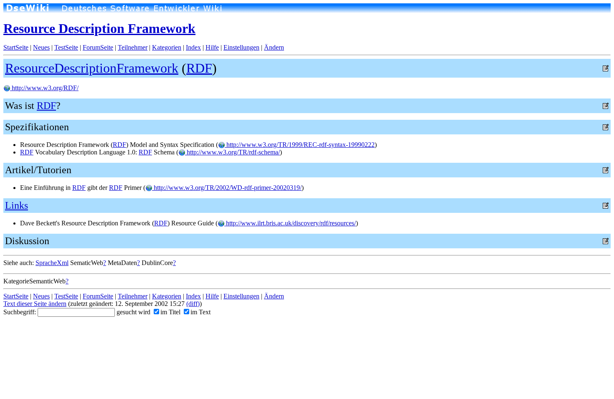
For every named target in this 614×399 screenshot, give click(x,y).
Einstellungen (241, 47)
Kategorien (166, 47)
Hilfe (212, 47)
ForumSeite (98, 47)
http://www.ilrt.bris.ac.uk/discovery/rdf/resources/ (290, 223)
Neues (41, 47)
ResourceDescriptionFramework (91, 68)
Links (16, 205)
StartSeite (15, 47)
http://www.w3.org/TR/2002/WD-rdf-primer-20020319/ (227, 187)
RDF (199, 68)
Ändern (274, 47)
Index (193, 47)
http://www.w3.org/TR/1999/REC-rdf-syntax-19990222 (300, 144)
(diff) (193, 303)
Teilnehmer (132, 47)
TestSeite (66, 47)
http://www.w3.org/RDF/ (44, 87)
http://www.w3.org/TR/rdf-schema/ (232, 152)
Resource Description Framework (99, 28)
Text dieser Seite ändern (34, 303)
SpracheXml (52, 262)
